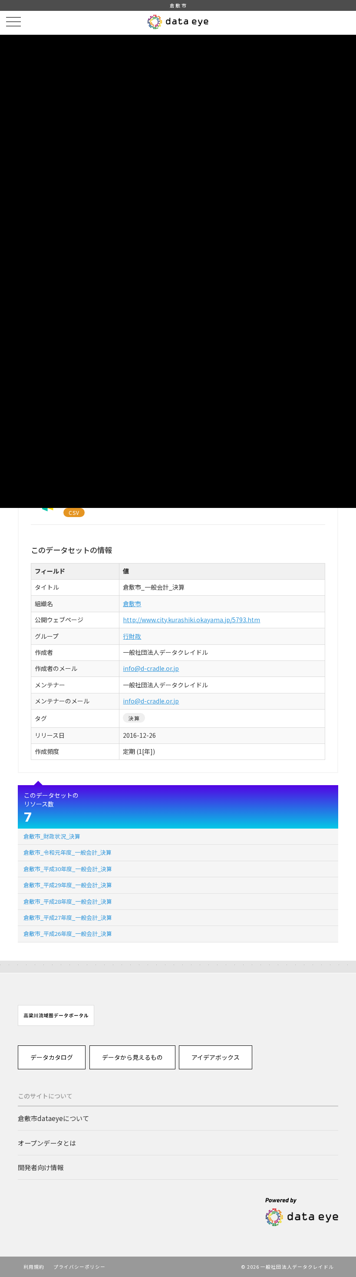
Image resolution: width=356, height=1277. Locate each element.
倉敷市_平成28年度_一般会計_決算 (67, 901)
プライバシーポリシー (79, 1266)
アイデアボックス (215, 1057)
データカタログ (51, 1057)
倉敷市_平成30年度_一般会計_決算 (67, 869)
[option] (56, 1015)
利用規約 (33, 1266)
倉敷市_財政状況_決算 (51, 836)
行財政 (132, 636)
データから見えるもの (132, 1057)
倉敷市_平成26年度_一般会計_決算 (67, 933)
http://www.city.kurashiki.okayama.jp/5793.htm (191, 619)
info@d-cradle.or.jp (151, 668)
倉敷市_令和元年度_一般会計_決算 (67, 852)
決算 (133, 718)
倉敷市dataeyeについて (53, 1118)
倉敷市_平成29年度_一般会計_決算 (67, 885)
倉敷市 (132, 603)
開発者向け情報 (40, 1167)
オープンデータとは (47, 1143)
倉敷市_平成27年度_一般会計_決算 (67, 917)
